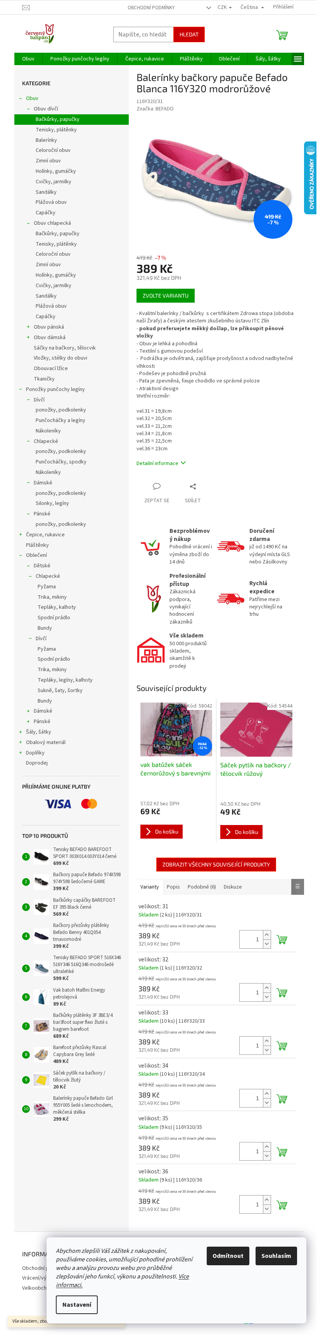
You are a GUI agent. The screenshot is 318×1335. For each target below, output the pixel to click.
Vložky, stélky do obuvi (60, 358)
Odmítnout (228, 1256)
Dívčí (39, 400)
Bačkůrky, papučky (58, 119)
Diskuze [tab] (233, 887)
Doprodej (37, 763)
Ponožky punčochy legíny (55, 389)
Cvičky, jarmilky (53, 182)
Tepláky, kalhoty (57, 607)
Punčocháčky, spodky (61, 462)
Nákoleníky (48, 431)
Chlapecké (46, 441)
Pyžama (47, 587)
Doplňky (35, 753)
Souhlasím (276, 1256)
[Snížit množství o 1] (267, 943)
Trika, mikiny (52, 597)
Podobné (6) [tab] (202, 887)
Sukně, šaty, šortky (60, 690)
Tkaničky (44, 379)
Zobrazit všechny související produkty (216, 864)
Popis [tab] (173, 887)
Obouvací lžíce (51, 368)
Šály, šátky (38, 732)
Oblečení (36, 555)
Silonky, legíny (52, 503)
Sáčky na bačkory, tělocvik (65, 348)
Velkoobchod (37, 1288)
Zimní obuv (48, 161)
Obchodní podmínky (151, 7)
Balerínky (46, 140)
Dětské (42, 566)
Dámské (43, 483)
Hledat (189, 34)
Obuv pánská (49, 327)
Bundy (45, 628)
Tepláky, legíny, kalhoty (65, 680)
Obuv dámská (50, 337)
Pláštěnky (37, 545)
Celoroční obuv (53, 150)
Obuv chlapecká (52, 223)
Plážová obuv (51, 202)
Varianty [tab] (149, 887)
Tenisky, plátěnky (56, 130)
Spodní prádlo (54, 618)
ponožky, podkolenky (61, 410)
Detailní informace (157, 463)
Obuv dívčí (46, 109)
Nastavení (76, 1305)
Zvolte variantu (165, 295)
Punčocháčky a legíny (60, 420)
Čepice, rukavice (45, 535)
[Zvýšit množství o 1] (267, 934)
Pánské (42, 514)
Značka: (155, 109)
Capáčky (45, 213)
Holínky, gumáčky (56, 171)
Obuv (32, 98)
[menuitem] (28, 59)
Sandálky (46, 192)
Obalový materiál (46, 742)
